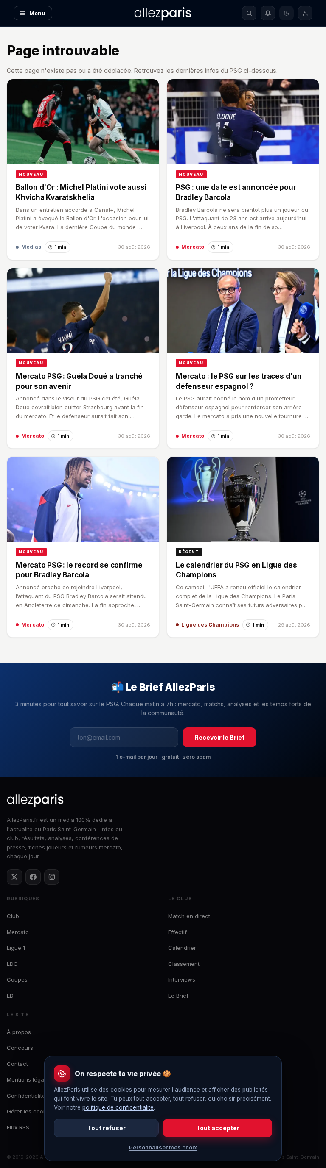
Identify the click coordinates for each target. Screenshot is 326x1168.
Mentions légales (29, 1079)
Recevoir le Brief (219, 737)
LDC (12, 963)
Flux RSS (18, 1127)
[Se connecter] (305, 13)
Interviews (181, 979)
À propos (19, 1032)
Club (13, 916)
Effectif (177, 932)
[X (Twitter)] (14, 877)
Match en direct (189, 916)
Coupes (17, 979)
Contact (17, 1063)
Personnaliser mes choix (163, 1147)
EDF (12, 995)
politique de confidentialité (118, 1107)
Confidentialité (26, 1095)
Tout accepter (217, 1128)
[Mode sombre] (286, 13)
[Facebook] (33, 877)
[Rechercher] (249, 13)
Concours (20, 1047)
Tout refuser (106, 1128)
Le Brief (178, 995)
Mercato (18, 932)
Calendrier (182, 947)
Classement (184, 963)
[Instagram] (51, 877)
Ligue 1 (16, 947)
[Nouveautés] (268, 13)
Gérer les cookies (30, 1111)
